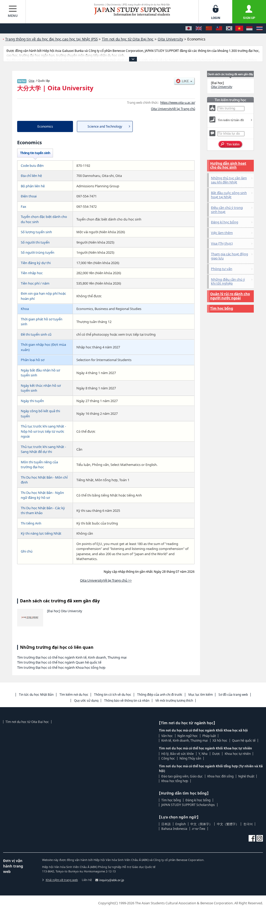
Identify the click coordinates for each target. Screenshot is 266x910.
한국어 (248, 824)
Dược (216, 754)
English (180, 824)
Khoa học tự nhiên (238, 754)
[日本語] (188, 28)
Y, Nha (203, 754)
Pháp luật (209, 736)
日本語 (166, 824)
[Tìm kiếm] (230, 144)
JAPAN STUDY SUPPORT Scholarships (188, 805)
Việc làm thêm (222, 232)
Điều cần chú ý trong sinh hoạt (227, 209)
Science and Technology (105, 126)
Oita (31, 80)
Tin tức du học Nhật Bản (36, 694)
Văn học (167, 736)
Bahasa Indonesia (174, 828)
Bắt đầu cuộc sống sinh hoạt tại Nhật (229, 194)
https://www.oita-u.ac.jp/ (177, 102)
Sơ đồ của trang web (233, 694)
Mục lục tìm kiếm (200, 694)
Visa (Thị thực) (222, 243)
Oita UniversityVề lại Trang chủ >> (106, 580)
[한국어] (229, 28)
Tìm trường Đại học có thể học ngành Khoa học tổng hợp (61, 667)
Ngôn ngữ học (187, 736)
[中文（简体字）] (209, 28)
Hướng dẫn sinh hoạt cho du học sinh (228, 165)
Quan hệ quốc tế (244, 740)
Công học (168, 758)
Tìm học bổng (221, 308)
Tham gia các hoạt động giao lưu (229, 256)
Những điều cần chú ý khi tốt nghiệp (228, 281)
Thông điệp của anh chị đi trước (159, 694)
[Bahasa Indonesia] (249, 28)
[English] (199, 28)
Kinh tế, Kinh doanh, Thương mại (184, 740)
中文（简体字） (201, 824)
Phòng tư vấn (221, 268)
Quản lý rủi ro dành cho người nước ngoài (230, 296)
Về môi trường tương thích (174, 700)
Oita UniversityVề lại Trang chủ (173, 109)
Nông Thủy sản (190, 758)
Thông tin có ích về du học (112, 694)
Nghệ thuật (246, 776)
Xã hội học (219, 740)
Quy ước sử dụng (86, 700)
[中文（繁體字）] (219, 28)
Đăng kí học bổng (224, 222)
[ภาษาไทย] (259, 28)
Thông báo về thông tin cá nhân (126, 700)
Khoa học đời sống (220, 776)
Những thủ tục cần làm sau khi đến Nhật (229, 180)
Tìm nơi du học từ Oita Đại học (27, 722)
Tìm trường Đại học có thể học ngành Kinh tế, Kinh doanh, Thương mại (72, 657)
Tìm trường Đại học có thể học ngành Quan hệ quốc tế (59, 662)
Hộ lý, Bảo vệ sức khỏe (177, 754)
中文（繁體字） (228, 824)
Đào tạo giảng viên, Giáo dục (182, 776)
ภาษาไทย (198, 828)
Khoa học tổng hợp (174, 781)
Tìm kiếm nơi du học (73, 694)
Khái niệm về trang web (62, 880)
